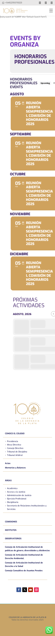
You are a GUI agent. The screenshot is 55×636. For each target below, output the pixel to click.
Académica (12, 488)
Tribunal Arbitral (15, 455)
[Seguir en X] (24, 589)
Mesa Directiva (14, 444)
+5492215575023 (13, 2)
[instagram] (51, 3)
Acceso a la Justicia (16, 491)
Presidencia (12, 441)
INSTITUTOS (10, 530)
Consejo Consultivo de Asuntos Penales (24, 570)
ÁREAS (8, 480)
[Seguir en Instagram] (36, 589)
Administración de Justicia (19, 495)
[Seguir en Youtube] (30, 589)
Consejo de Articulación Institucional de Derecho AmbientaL (24, 556)
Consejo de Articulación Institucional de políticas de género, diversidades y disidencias (27, 549)
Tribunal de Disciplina (17, 451)
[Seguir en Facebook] (18, 589)
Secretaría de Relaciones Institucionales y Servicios (26, 507)
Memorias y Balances (15, 467)
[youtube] (46, 3)
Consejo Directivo (15, 448)
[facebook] (40, 3)
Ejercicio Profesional (16, 498)
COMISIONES (11, 521)
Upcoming (45, 83)
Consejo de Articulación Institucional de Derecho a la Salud (24, 564)
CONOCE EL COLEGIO (14, 433)
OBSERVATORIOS (13, 538)
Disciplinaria (12, 502)
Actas (7, 463)
